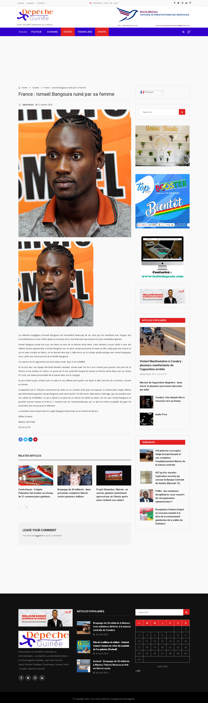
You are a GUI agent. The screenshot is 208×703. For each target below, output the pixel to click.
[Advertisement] (104, 57)
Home (24, 87)
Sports (102, 32)
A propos (30, 3)
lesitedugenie (129, 698)
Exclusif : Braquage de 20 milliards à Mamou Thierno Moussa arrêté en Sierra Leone (111, 665)
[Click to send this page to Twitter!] (25, 439)
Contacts (41, 3)
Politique (36, 32)
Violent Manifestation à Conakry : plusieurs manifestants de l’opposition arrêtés (161, 365)
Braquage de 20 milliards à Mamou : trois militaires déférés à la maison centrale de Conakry (112, 626)
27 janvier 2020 (45, 104)
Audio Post (161, 414)
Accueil (21, 3)
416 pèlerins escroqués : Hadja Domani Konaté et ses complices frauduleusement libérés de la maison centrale (170, 457)
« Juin (137, 670)
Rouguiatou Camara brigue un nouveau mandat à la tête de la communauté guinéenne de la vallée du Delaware (169, 516)
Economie (52, 32)
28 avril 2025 (102, 672)
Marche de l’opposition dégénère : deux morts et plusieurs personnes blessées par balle (161, 386)
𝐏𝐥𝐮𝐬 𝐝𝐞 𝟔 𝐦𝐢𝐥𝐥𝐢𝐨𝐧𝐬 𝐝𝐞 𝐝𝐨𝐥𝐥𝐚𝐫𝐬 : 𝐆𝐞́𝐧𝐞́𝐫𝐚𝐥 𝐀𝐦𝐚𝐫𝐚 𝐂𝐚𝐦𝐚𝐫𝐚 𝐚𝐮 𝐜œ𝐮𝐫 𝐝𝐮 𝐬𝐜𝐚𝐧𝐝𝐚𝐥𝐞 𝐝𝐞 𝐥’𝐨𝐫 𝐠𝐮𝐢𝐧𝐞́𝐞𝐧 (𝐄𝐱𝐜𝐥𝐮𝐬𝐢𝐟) (111, 646)
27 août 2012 (161, 374)
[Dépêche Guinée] (34, 15)
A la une (23, 32)
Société (68, 32)
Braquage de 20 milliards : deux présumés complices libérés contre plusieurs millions (74, 493)
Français (148, 92)
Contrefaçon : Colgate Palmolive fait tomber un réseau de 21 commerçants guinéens (35, 493)
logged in (39, 535)
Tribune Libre (85, 32)
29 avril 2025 (102, 634)
